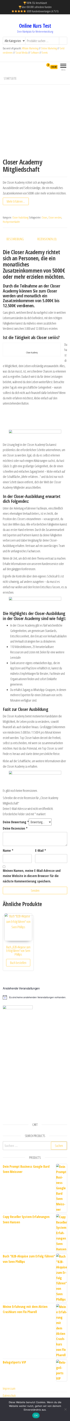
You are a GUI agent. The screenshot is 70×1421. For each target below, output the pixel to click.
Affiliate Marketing (30, 48)
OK (36, 1415)
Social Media (21, 52)
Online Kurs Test (35, 25)
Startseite (10, 78)
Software (35, 52)
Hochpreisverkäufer (11, 221)
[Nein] (65, 1409)
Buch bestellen (18, 962)
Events (45, 52)
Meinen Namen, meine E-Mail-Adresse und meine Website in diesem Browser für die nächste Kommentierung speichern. (31, 876)
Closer (44, 217)
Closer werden (54, 217)
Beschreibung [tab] (15, 239)
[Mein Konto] (41, 67)
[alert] (35, 997)
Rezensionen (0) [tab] (47, 239)
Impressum (9, 1388)
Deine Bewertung (16, 822)
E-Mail (40, 850)
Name (8, 850)
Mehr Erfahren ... (16, 201)
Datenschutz (9, 1395)
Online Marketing (49, 48)
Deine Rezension (15, 828)
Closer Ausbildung (20, 217)
